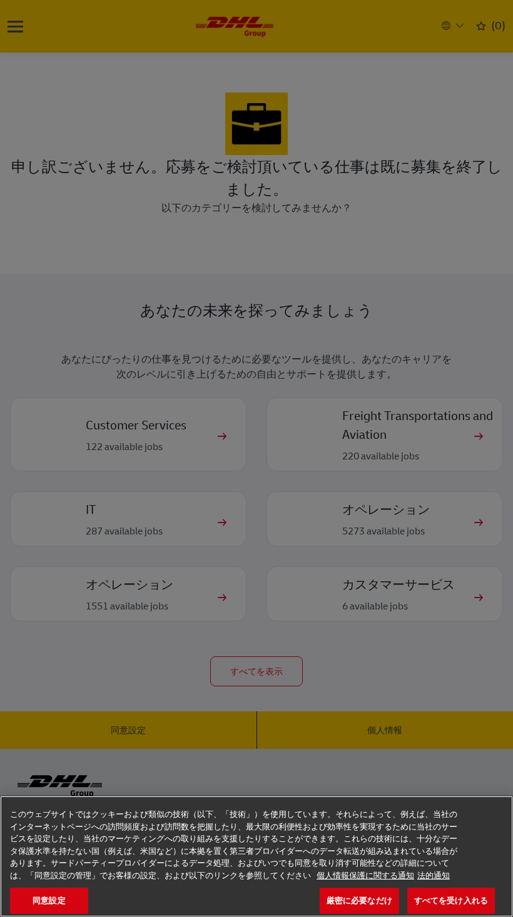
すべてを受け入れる (451, 900)
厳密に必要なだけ (359, 900)
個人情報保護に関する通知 (365, 875)
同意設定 (49, 900)
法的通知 (433, 875)
